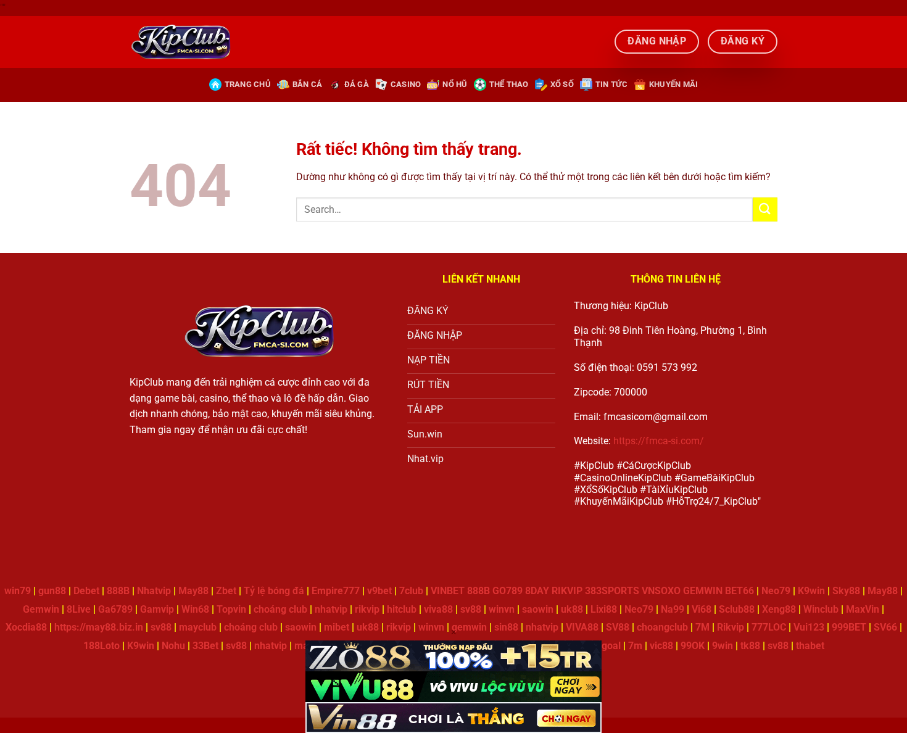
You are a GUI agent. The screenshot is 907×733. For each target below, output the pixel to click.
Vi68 (701, 609)
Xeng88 (779, 609)
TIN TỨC (611, 84)
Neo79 (775, 591)
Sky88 (846, 591)
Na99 (672, 609)
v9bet (379, 591)
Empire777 (336, 591)
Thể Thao (509, 84)
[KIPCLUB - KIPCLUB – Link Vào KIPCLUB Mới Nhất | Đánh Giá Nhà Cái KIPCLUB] (181, 41)
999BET (849, 627)
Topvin (231, 609)
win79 (17, 591)
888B (118, 591)
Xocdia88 (26, 627)
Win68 (195, 609)
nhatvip (331, 609)
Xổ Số (562, 84)
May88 (193, 591)
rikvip (367, 609)
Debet (86, 591)
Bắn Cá (307, 84)
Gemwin (41, 609)
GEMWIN (703, 591)
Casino (406, 84)
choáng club (280, 609)
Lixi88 (603, 609)
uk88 (572, 609)
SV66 (885, 627)
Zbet (226, 591)
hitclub (401, 609)
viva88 (438, 609)
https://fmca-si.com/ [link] (658, 441)
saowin (537, 609)
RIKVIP (567, 591)
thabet (810, 646)
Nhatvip (154, 591)
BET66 (739, 591)
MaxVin (862, 609)
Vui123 (808, 627)
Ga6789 (115, 609)
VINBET (448, 591)
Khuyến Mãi (673, 84)
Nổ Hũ (454, 84)
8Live (79, 609)
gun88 (52, 591)
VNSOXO (661, 591)
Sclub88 (737, 609)
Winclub (821, 609)
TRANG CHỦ (248, 84)
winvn (502, 609)
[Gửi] (765, 209)
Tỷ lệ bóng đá (274, 591)
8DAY (537, 591)
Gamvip (157, 609)
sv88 (470, 609)
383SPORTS (612, 591)
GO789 (507, 591)
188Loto (101, 646)
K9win (811, 591)
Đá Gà (356, 84)
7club (411, 591)
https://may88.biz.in (98, 627)
